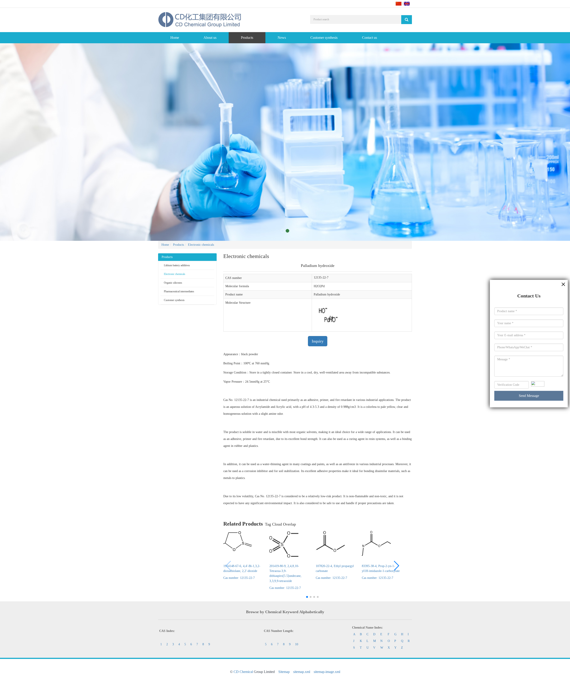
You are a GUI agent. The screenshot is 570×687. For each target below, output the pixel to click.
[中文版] (398, 3)
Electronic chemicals (201, 244)
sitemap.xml (301, 672)
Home (174, 37)
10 (296, 644)
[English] (407, 3)
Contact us (369, 37)
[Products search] (406, 19)
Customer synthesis (324, 37)
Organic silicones (173, 282)
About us (210, 37)
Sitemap (284, 672)
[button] (396, 566)
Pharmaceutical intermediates (179, 291)
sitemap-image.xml (327, 672)
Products (247, 37)
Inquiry (318, 341)
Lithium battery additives (177, 265)
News (282, 37)
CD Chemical (243, 672)
